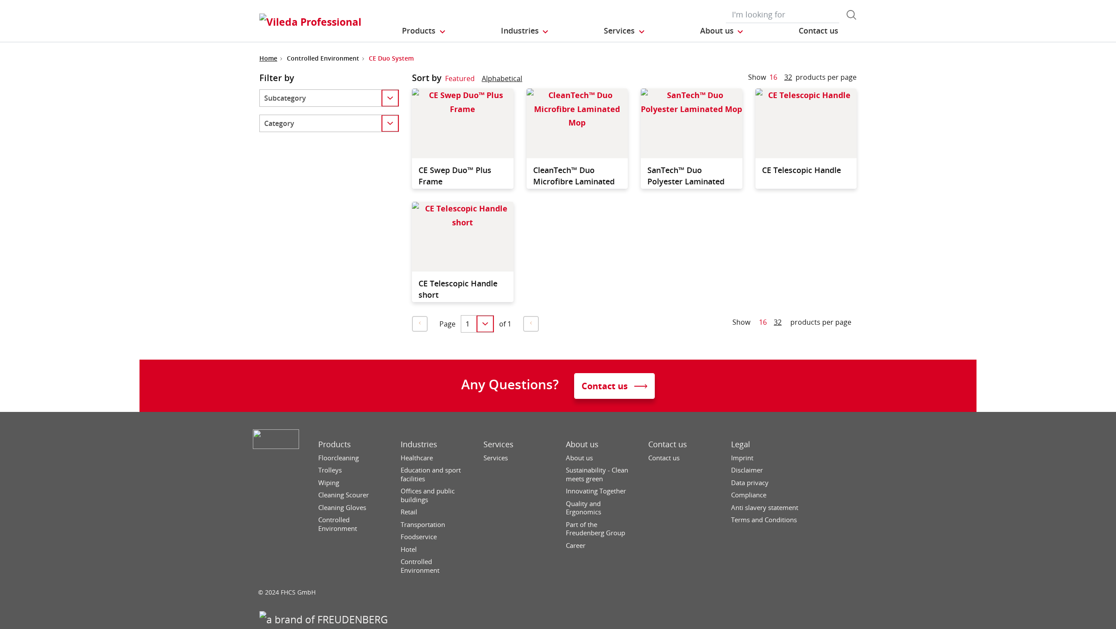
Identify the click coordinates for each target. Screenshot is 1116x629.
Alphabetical (502, 78)
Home (268, 58)
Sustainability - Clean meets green (597, 474)
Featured (460, 78)
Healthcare (417, 458)
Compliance (748, 495)
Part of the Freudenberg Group (595, 528)
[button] (424, 31)
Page (447, 324)
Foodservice (419, 537)
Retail (409, 512)
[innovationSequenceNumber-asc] (529, 80)
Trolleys (330, 470)
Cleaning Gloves (342, 507)
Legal (740, 444)
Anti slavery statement (764, 507)
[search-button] (851, 14)
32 (788, 77)
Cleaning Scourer (343, 495)
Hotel (409, 549)
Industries (419, 444)
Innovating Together (596, 491)
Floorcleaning (338, 458)
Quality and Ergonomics (583, 508)
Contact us (667, 444)
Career (575, 545)
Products (334, 444)
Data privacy (750, 483)
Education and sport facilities (431, 474)
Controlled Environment (337, 524)
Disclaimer (747, 470)
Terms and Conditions (764, 520)
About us (582, 444)
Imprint (742, 458)
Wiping (328, 483)
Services (498, 444)
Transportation (423, 524)
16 (773, 77)
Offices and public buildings (428, 495)
